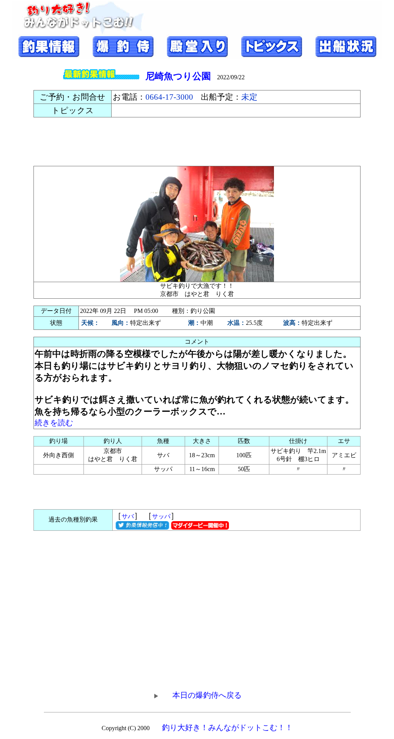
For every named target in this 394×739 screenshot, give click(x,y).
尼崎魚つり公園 (178, 76)
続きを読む (54, 422)
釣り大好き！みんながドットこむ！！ (227, 727)
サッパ (161, 516)
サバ (128, 516)
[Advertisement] (197, 141)
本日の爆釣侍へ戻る (207, 695)
